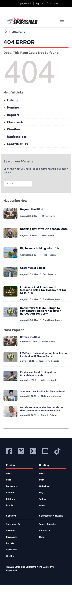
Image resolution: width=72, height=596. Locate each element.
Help (41, 537)
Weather (13, 129)
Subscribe (52, 3)
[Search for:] (17, 183)
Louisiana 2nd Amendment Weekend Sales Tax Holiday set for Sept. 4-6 (43, 290)
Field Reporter (49, 274)
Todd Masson (49, 255)
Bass (8, 480)
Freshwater (12, 486)
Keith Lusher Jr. (49, 380)
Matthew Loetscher (51, 396)
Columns (10, 531)
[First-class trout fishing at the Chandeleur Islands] (10, 376)
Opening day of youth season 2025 (44, 229)
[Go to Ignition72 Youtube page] (45, 451)
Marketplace (17, 136)
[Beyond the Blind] (10, 213)
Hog (41, 493)
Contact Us (44, 531)
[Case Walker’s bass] (10, 272)
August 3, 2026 (28, 415)
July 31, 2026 (27, 361)
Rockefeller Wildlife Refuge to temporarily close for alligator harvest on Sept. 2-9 (40, 311)
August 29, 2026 (29, 216)
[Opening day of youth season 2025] (10, 233)
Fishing (12, 100)
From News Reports (52, 299)
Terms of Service (47, 524)
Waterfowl (44, 486)
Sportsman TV (17, 144)
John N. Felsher (49, 415)
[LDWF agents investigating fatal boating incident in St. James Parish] (10, 357)
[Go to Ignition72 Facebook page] (9, 451)
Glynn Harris (48, 216)
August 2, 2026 (28, 396)
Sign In (39, 3)
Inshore (10, 493)
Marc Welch (48, 236)
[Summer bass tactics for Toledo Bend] (10, 395)
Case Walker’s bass (33, 268)
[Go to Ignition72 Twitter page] (21, 451)
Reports (13, 115)
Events (9, 505)
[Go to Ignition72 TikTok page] (57, 451)
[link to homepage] (22, 21)
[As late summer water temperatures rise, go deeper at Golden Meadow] (10, 411)
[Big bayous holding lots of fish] (10, 252)
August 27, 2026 (28, 236)
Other (42, 505)
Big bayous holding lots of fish (40, 248)
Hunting (13, 107)
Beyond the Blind (31, 209)
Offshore (10, 499)
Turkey (42, 499)
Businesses (11, 537)
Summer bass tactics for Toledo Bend (42, 391)
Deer (41, 480)
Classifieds (15, 122)
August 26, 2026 (29, 255)
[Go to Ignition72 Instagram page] (33, 451)
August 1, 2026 (28, 380)
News (9, 474)
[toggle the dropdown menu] (62, 22)
